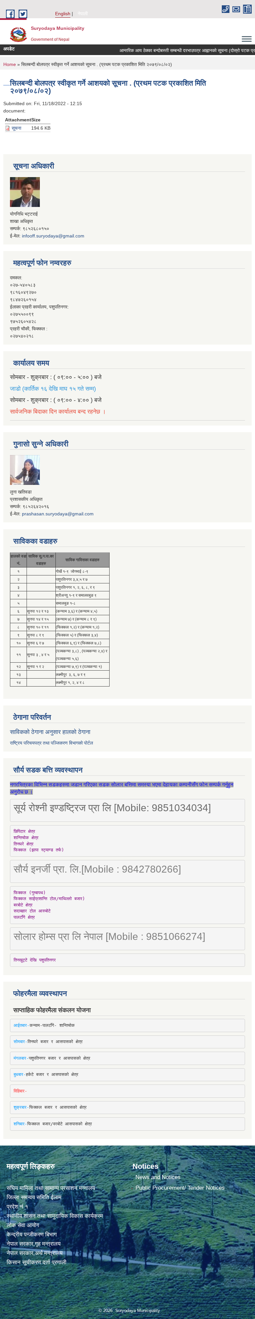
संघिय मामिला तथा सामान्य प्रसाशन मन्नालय (51, 1188)
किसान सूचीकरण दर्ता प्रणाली (36, 1262)
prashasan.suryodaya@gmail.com (58, 513)
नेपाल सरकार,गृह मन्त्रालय (33, 1244)
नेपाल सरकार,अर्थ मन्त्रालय (34, 1253)
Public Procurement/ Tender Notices (180, 1188)
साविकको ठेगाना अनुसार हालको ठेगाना (50, 732)
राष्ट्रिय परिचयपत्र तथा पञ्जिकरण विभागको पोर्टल (51, 743)
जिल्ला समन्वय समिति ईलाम (34, 1197)
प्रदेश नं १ (17, 1207)
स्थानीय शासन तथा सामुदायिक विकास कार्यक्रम (55, 1216)
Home (9, 64)
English (62, 13)
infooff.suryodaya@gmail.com (53, 235)
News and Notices (158, 1177)
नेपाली (83, 13)
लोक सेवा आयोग (23, 1225)
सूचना (16, 128)
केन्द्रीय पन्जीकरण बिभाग (32, 1234)
